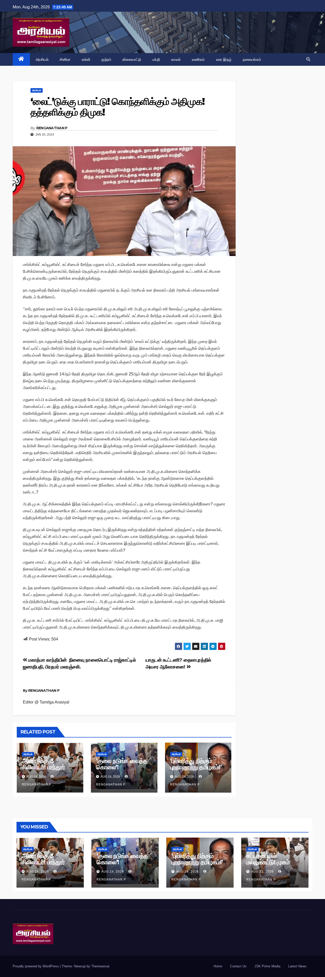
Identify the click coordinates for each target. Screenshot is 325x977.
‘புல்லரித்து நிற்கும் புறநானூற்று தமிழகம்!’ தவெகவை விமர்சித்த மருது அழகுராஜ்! (196, 770)
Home (218, 966)
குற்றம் (106, 59)
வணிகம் (198, 59)
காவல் (176, 59)
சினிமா (65, 59)
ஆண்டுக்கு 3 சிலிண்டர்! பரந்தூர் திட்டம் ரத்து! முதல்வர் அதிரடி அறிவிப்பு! (47, 770)
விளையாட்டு (131, 59)
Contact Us (238, 966)
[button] (308, 59)
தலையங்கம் (252, 59)
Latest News (297, 966)
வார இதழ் (224, 59)
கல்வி (86, 59)
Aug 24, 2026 (37, 871)
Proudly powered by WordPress (36, 966)
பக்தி (156, 59)
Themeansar (100, 966)
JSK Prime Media (267, 966)
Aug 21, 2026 (262, 871)
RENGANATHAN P (52, 128)
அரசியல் (42, 59)
